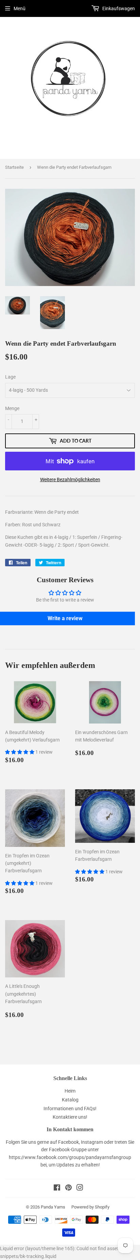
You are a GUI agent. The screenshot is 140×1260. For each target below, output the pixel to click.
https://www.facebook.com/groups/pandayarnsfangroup (70, 1157)
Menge (12, 408)
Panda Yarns (53, 1207)
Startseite (14, 167)
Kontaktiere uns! (70, 1117)
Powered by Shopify (90, 1207)
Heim (70, 1091)
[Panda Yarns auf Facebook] (56, 1188)
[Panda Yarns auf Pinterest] (68, 1188)
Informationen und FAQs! (70, 1108)
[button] (20, 752)
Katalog (70, 1099)
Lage (10, 377)
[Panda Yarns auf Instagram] (79, 1188)
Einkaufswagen (118, 8)
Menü (19, 8)
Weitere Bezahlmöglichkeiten (70, 479)
